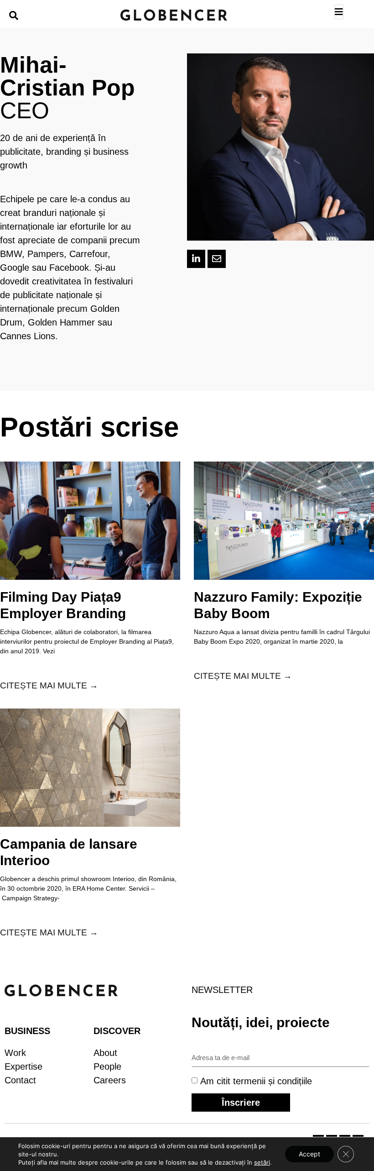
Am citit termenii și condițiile (256, 1081)
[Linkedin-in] (196, 259)
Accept (309, 1154)
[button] (14, 15)
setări (262, 1162)
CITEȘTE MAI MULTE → (49, 685)
